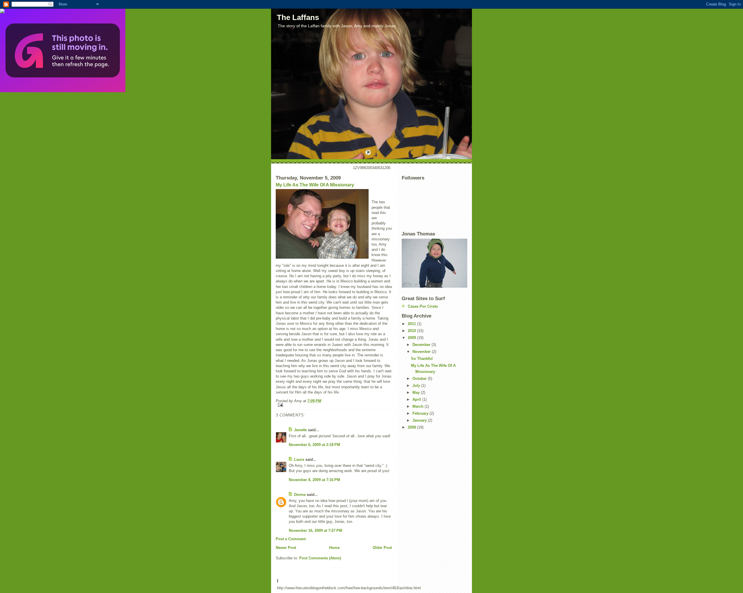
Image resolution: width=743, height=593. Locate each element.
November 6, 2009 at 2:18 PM (314, 445)
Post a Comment (291, 539)
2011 (412, 324)
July (416, 385)
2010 (412, 331)
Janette (300, 430)
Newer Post (286, 547)
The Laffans (298, 17)
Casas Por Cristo (423, 306)
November (422, 351)
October (420, 378)
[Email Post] (334, 405)
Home (334, 547)
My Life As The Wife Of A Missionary (315, 184)
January (420, 420)
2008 (412, 427)
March (418, 406)
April (417, 399)
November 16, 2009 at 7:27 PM (315, 530)
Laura (299, 459)
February (421, 413)
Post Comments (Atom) (320, 558)
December (422, 344)
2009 (412, 338)
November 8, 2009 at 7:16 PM (314, 480)
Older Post (382, 547)
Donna (300, 494)
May (416, 392)
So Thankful (422, 358)
